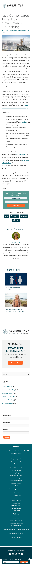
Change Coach (16, 510)
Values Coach (16, 503)
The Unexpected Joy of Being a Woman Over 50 (14, 310)
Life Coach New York (16, 537)
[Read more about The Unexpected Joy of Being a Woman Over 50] (16, 300)
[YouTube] (22, 554)
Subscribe (16, 460)
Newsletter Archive (16, 30)
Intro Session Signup (16, 475)
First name (7, 415)
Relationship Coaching (8, 396)
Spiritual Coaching (16, 508)
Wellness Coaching (7, 403)
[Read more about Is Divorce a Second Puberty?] (16, 279)
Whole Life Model (16, 483)
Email (5, 429)
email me (24, 122)
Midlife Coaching (16, 505)
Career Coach (16, 498)
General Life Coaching (8, 390)
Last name (6, 422)
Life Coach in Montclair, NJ (16, 533)
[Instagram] (13, 554)
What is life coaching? (16, 468)
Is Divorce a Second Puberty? (12, 288)
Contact (16, 485)
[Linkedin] (19, 554)
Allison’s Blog (16, 478)
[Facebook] (10, 554)
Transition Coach (16, 495)
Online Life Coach (16, 500)
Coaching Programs (16, 473)
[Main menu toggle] (29, 6)
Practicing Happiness (16, 480)
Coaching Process (16, 470)
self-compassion (21, 154)
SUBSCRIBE (16, 205)
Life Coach (16, 493)
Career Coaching (7, 386)
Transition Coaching (8, 400)
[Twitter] (16, 554)
